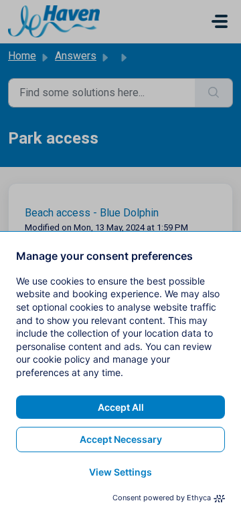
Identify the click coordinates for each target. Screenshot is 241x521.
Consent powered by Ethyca (161, 497)
